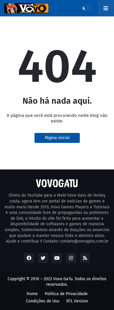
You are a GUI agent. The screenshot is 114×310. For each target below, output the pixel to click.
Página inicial (57, 137)
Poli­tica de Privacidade (66, 293)
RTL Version (77, 301)
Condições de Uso (42, 301)
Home (32, 293)
